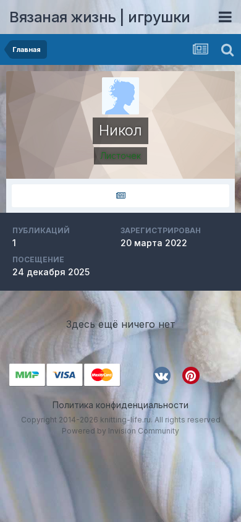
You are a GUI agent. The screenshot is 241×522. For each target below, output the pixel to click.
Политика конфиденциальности (120, 405)
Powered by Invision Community (120, 430)
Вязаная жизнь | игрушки (99, 17)
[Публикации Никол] (120, 196)
